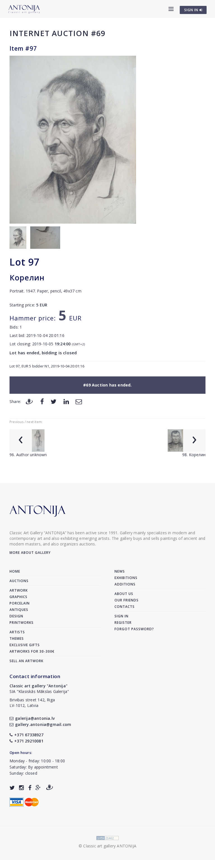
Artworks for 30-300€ (32, 651)
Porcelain (20, 603)
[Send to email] (79, 401)
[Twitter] (54, 401)
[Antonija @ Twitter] (12, 787)
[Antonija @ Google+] (38, 787)
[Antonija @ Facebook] (29, 787)
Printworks (22, 622)
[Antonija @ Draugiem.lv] (49, 787)
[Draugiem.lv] (29, 401)
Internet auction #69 (57, 33)
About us (123, 593)
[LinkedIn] (66, 401)
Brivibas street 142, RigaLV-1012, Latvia (32, 702)
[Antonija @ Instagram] (21, 787)
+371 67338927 (28, 734)
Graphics (18, 596)
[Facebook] (42, 401)
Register (123, 622)
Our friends (126, 600)
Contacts (124, 606)
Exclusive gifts (25, 645)
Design (16, 616)
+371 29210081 (28, 741)
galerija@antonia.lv (35, 718)
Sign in (121, 616)
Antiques (19, 609)
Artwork (19, 590)
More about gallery (30, 552)
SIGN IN (191, 10)
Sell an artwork (26, 661)
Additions (124, 584)
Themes (17, 638)
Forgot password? (134, 629)
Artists (17, 632)
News (119, 571)
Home (15, 571)
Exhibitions (125, 577)
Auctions (19, 580)
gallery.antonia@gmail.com (43, 724)
